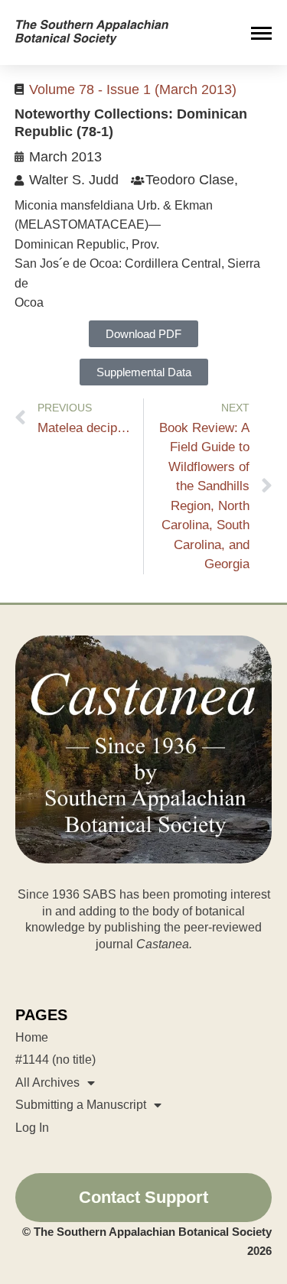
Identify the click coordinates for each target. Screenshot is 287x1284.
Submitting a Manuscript (80, 1104)
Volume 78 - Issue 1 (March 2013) (132, 89)
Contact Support (143, 1197)
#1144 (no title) (55, 1059)
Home (31, 1037)
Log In (32, 1127)
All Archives (47, 1082)
